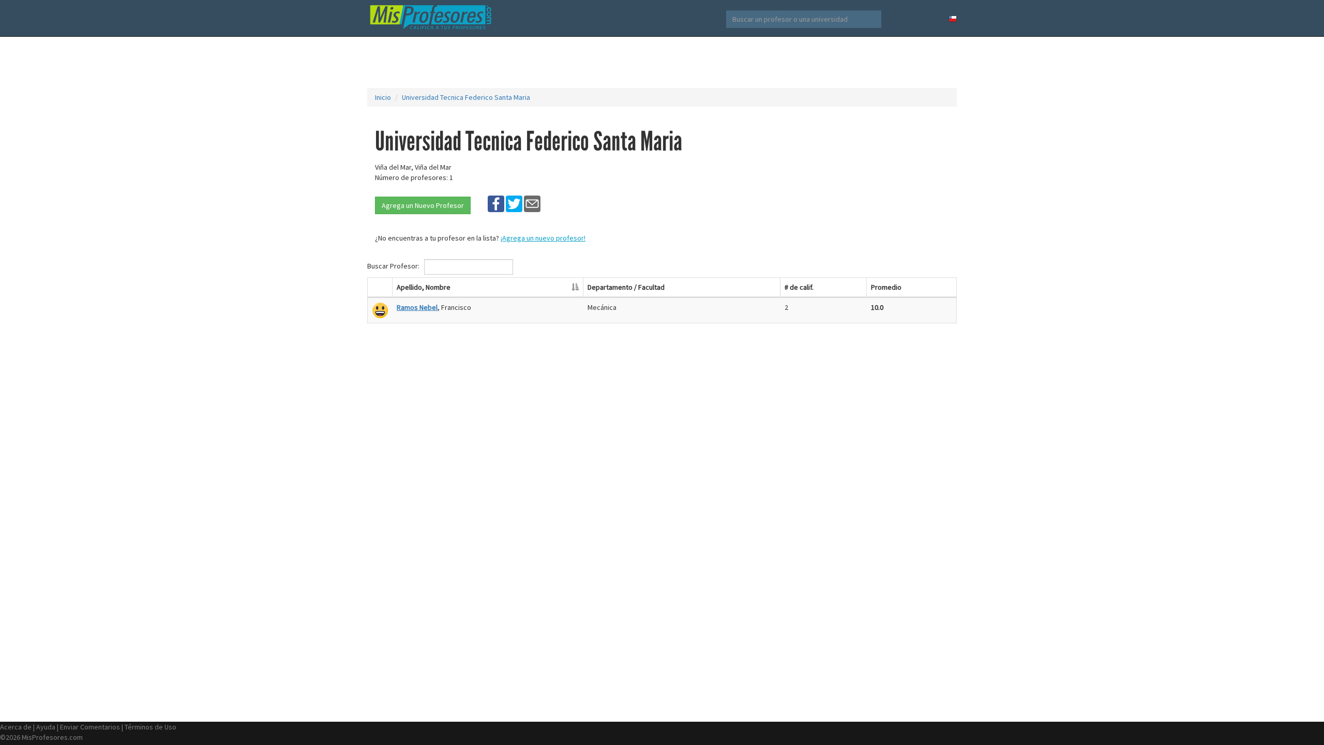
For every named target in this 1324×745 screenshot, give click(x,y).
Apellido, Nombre (423, 287)
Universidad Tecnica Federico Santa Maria (466, 97)
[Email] (532, 203)
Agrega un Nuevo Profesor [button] (423, 205)
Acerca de (16, 727)
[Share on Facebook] (496, 203)
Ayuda (45, 727)
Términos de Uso (150, 727)
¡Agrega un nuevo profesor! (543, 238)
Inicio (383, 97)
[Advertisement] (662, 62)
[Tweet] (514, 203)
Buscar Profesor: (394, 266)
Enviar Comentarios (90, 727)
